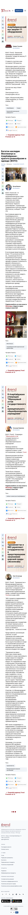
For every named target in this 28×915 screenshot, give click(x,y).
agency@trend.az (5, 839)
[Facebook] (6, 894)
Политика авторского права (8, 883)
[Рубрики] (25, 10)
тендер (18, 108)
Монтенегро (10, 343)
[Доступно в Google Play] (17, 901)
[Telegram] (16, 894)
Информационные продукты (8, 873)
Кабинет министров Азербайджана (16, 496)
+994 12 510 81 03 (5, 837)
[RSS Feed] (23, 894)
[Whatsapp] (2, 894)
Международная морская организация (13, 769)
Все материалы (16, 48)
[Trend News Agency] (5, 825)
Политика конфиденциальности (9, 881)
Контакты (3, 860)
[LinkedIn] (19, 894)
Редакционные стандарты (8, 862)
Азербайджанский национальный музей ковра (15, 347)
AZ (14, 912)
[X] (9, 894)
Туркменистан (10, 765)
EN (11, 912)
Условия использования (7, 879)
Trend (24, 452)
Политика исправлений (7, 864)
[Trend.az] (5, 10)
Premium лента (5, 849)
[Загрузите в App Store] (6, 901)
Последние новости (6, 847)
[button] (2, 17)
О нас (2, 855)
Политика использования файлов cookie (11, 886)
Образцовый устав (12, 436)
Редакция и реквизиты (7, 857)
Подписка (3, 870)
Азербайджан (10, 108)
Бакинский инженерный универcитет (13, 112)
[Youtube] (13, 894)
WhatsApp (8, 487)
